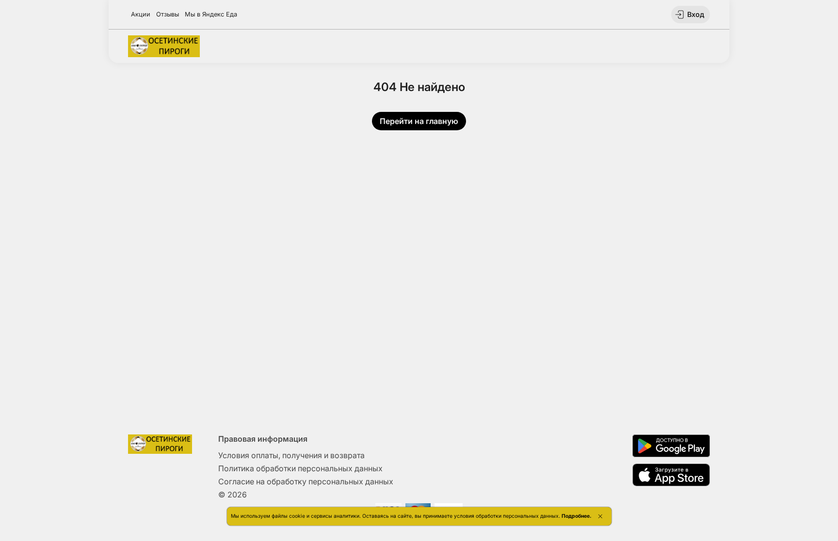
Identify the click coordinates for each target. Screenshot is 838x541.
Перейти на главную (419, 121)
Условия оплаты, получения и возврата (291, 455)
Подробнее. (576, 516)
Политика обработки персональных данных (300, 468)
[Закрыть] (600, 516)
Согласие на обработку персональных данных (305, 481)
